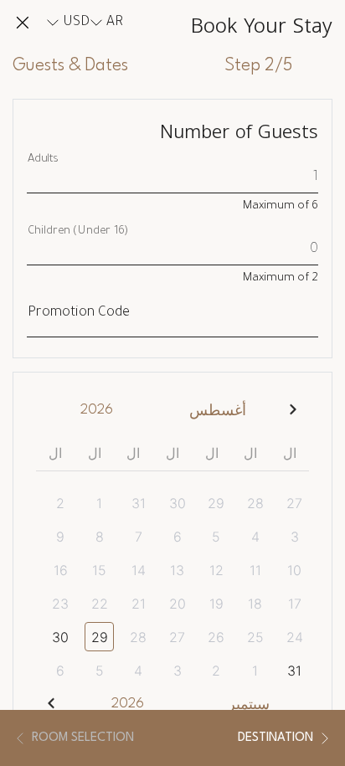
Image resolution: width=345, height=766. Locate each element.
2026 (96, 410)
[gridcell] (289, 502)
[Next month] (51, 703)
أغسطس (217, 411)
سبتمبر (249, 705)
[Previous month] (293, 409)
